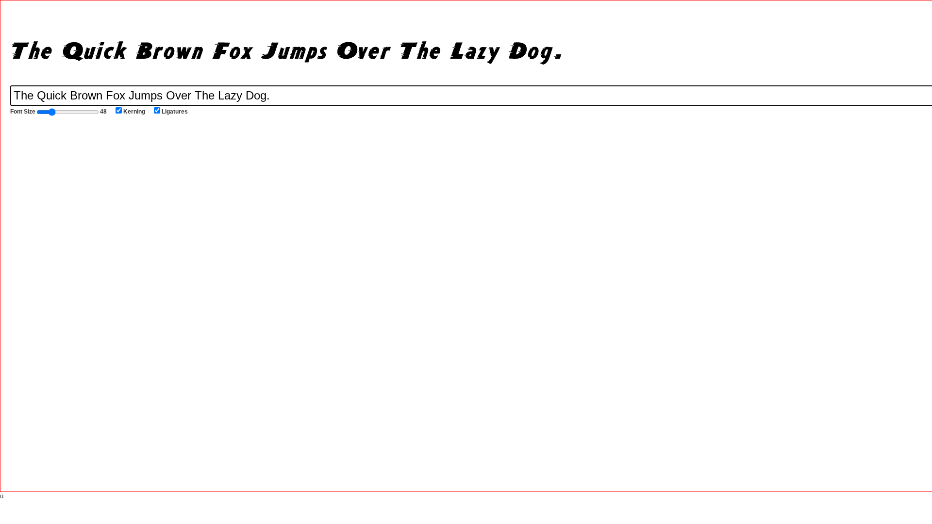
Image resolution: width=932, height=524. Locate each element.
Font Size (58, 111)
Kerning (134, 111)
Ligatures (175, 111)
